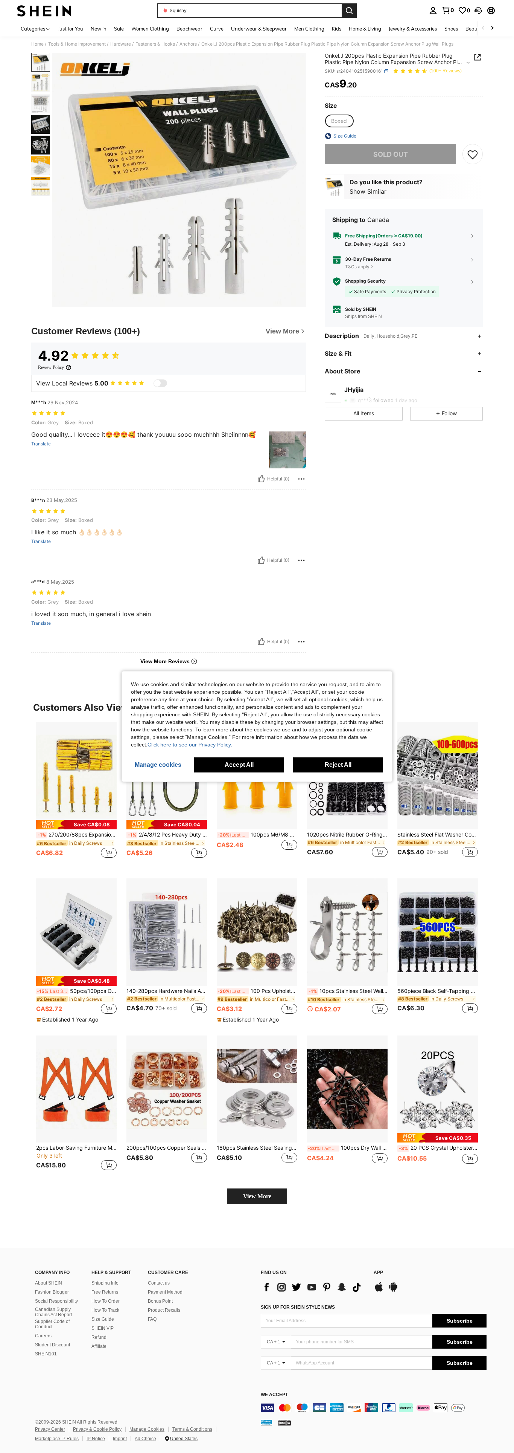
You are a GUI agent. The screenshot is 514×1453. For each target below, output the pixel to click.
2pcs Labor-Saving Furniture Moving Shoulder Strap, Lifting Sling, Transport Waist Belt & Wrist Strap (76, 1148)
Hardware (120, 44)
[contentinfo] (374, 1407)
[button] (478, 10)
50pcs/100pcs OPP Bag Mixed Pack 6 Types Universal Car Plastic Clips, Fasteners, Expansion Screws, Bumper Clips (77, 991)
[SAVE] (472, 154)
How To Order (105, 1301)
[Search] (349, 10)
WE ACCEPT (274, 1394)
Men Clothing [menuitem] (309, 29)
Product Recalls (164, 1310)
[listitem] (76, 794)
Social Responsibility (56, 1301)
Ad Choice (145, 1438)
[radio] (339, 121)
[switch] (160, 383)
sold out (390, 154)
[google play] (393, 1290)
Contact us (159, 1283)
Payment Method (165, 1292)
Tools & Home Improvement (77, 44)
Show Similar (368, 191)
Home (37, 44)
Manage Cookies (146, 1429)
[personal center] (433, 10)
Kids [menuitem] (336, 29)
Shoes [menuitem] (451, 29)
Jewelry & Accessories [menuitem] (413, 29)
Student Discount (52, 1344)
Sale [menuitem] (119, 29)
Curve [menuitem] (217, 29)
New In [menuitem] (98, 29)
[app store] (379, 1290)
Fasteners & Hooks (155, 44)
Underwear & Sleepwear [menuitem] (259, 29)
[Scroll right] (492, 28)
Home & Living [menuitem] (365, 29)
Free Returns (104, 1292)
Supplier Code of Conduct (52, 1324)
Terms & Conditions (192, 1429)
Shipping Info (105, 1283)
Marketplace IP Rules (57, 1438)
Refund (98, 1337)
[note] (76, 824)
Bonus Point (160, 1301)
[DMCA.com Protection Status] (284, 1422)
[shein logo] (44, 10)
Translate (41, 444)
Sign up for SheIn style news (298, 1307)
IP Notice (96, 1438)
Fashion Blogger (52, 1292)
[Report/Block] (301, 478)
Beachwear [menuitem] (189, 29)
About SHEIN (48, 1283)
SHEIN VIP (102, 1328)
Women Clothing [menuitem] (150, 29)
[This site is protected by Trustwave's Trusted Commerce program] (266, 1422)
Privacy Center (50, 1429)
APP (378, 1272)
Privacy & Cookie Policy (97, 1429)
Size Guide (102, 1319)
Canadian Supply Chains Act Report (53, 1312)
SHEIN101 (46, 1354)
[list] (313, 1287)
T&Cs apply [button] (357, 266)
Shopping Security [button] (365, 281)
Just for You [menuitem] (70, 29)
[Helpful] (261, 478)
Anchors (188, 44)
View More (257, 1196)
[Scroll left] (483, 28)
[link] (447, 10)
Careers (43, 1335)
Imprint (120, 1438)
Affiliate (98, 1346)
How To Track (105, 1310)
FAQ (152, 1319)
